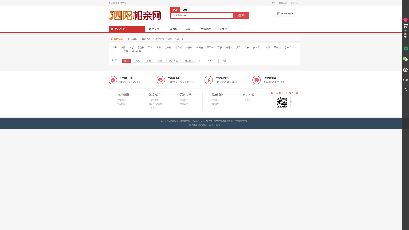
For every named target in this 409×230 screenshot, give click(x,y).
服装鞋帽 (159, 39)
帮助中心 (294, 3)
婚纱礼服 (136, 51)
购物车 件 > (287, 13)
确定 (224, 61)
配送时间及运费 (155, 104)
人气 (137, 60)
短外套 (229, 47)
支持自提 (173, 60)
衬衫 (131, 47)
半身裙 (178, 47)
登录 (273, 3)
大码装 (125, 51)
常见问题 (121, 104)
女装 (170, 39)
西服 (219, 47)
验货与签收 (153, 100)
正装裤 (210, 47)
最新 (126, 60)
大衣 (247, 47)
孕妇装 (288, 47)
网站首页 (154, 29)
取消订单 (215, 104)
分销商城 (172, 29)
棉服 (268, 47)
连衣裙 (180, 39)
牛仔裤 (189, 47)
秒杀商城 (206, 29)
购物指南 (121, 100)
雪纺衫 (141, 47)
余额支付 (184, 104)
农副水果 (146, 39)
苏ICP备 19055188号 (214, 121)
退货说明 (215, 100)
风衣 (238, 47)
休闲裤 (199, 47)
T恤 (123, 47)
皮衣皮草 (257, 47)
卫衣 (150, 47)
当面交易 (189, 60)
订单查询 (152, 108)
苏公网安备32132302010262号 (235, 121)
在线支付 (184, 100)
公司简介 (246, 100)
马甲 (158, 47)
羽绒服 (277, 47)
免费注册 (283, 3)
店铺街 (189, 29)
